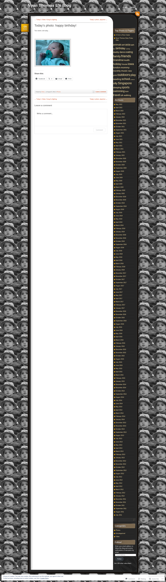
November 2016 (121, 314)
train (127, 91)
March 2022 (119, 111)
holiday (117, 64)
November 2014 (121, 387)
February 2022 (120, 114)
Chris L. (43, 91)
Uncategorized (120, 533)
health (127, 60)
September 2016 (121, 321)
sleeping (117, 87)
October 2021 (120, 126)
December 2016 (121, 311)
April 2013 (119, 448)
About (133, 7)
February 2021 (120, 152)
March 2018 (119, 263)
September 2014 (121, 394)
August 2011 (120, 512)
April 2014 (119, 410)
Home (125, 7)
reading (117, 79)
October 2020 (120, 165)
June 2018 (119, 254)
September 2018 (121, 244)
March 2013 (119, 451)
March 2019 (119, 225)
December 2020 (121, 158)
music (124, 70)
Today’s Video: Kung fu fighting (45, 19)
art (123, 44)
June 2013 (119, 442)
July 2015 (119, 362)
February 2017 (120, 305)
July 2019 (119, 212)
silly (115, 83)
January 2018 (120, 270)
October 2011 (120, 505)
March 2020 (119, 187)
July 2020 (119, 174)
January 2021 (120, 155)
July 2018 (119, 251)
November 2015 (121, 352)
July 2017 (119, 289)
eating (129, 52)
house (124, 64)
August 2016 (120, 324)
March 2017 (119, 302)
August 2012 (120, 473)
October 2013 (120, 429)
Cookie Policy (44, 578)
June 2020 (119, 177)
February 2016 (120, 343)
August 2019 (120, 209)
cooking (128, 48)
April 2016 (119, 337)
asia (127, 44)
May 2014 (119, 407)
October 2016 (120, 317)
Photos (59, 91)
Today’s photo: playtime (98, 19)
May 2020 (119, 181)
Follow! (118, 542)
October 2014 (120, 391)
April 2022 (119, 107)
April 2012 (119, 486)
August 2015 (120, 359)
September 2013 (121, 432)
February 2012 (120, 493)
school (126, 79)
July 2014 (119, 400)
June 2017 (119, 292)
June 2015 (119, 365)
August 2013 (120, 435)
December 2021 (121, 120)
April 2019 (119, 222)
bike (114, 48)
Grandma (118, 60)
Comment (99, 130)
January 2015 (120, 381)
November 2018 (121, 238)
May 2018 (119, 257)
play (133, 75)
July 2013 (119, 438)
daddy (116, 52)
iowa (131, 63)
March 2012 (119, 489)
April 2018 (119, 260)
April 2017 (119, 298)
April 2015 (119, 372)
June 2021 (119, 139)
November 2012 (121, 464)
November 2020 (121, 161)
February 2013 (120, 454)
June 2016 (119, 330)
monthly (117, 71)
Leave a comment (101, 91)
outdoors (123, 75)
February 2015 (120, 378)
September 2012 (121, 470)
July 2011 (119, 515)
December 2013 (121, 422)
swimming (119, 91)
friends (126, 56)
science (132, 79)
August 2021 (120, 133)
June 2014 (119, 403)
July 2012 (119, 477)
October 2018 (120, 241)
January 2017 (120, 308)
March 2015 (119, 375)
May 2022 (119, 104)
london (116, 67)
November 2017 (121, 276)
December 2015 (121, 349)
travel (116, 95)
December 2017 (121, 273)
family (117, 56)
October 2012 (120, 467)
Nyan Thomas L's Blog (49, 5)
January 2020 (120, 193)
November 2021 (121, 123)
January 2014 (120, 419)
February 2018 (120, 267)
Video (117, 536)
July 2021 (119, 136)
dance (123, 52)
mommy (125, 67)
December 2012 (121, 461)
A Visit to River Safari (123, 35)
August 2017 (120, 286)
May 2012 (119, 483)
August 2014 (120, 397)
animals (117, 44)
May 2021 (119, 142)
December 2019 (121, 197)
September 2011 (121, 508)
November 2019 (121, 200)
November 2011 (121, 502)
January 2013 (120, 457)
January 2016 (120, 346)
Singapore (125, 83)
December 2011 (121, 499)
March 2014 (119, 413)
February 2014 (120, 416)
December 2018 (121, 235)
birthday (120, 48)
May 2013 (119, 445)
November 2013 (121, 426)
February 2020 (120, 190)
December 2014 (121, 384)
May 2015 (119, 368)
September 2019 (121, 206)
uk (122, 95)
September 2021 (121, 130)
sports (126, 87)
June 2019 (119, 216)
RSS (137, 15)
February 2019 (120, 228)
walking (127, 95)
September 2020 (121, 168)
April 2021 (119, 146)
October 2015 (120, 356)
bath (132, 45)
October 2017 (120, 279)
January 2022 (120, 117)
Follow (119, 559)
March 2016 (119, 340)
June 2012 (119, 480)
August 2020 (120, 171)
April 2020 (119, 184)
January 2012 (120, 496)
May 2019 (119, 219)
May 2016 (119, 333)
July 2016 (119, 327)
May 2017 (119, 295)
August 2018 (120, 247)
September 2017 (121, 282)
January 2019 (120, 232)
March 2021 (119, 149)
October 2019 (120, 203)
